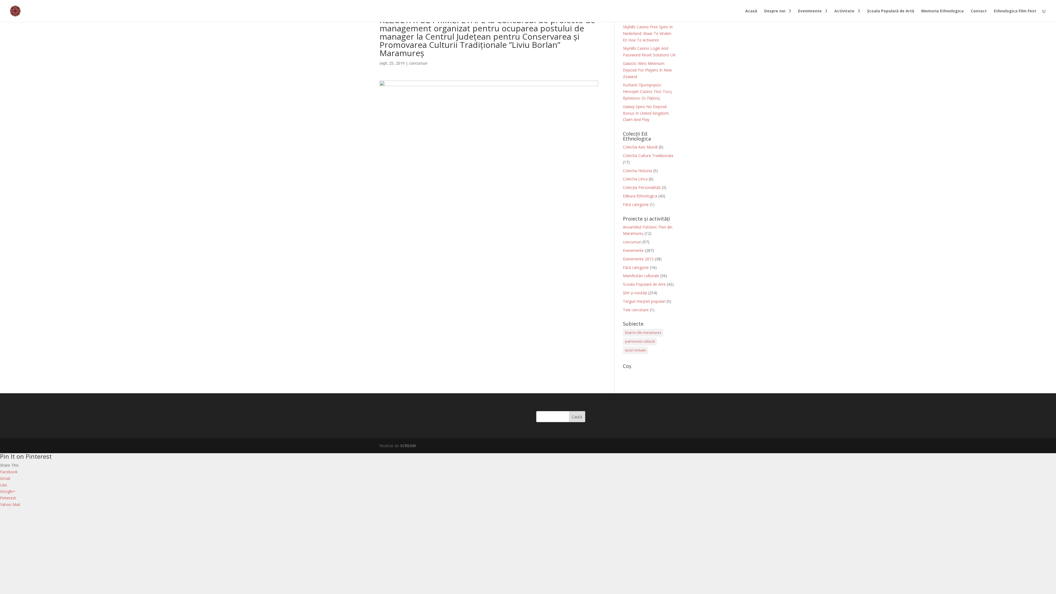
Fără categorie (636, 204)
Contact (979, 11)
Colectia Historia (637, 170)
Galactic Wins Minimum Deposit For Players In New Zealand (647, 70)
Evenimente (810, 11)
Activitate (844, 11)
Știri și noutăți (635, 292)
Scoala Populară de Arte (644, 284)
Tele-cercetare (636, 309)
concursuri (418, 63)
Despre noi (774, 11)
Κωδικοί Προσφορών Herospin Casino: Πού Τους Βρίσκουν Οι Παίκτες (647, 91)
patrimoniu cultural (640, 341)
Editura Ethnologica (640, 196)
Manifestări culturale (641, 275)
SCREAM (408, 445)
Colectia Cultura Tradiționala (648, 155)
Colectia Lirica (635, 179)
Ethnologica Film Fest (1015, 11)
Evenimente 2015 (638, 259)
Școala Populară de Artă (890, 11)
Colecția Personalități (642, 187)
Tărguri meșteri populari (644, 301)
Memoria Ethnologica (942, 11)
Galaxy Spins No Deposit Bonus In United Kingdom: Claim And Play (646, 113)
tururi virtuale (635, 350)
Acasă (751, 11)
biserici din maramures (643, 332)
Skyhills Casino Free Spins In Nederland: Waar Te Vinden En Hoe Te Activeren (648, 33)
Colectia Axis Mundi (640, 147)
